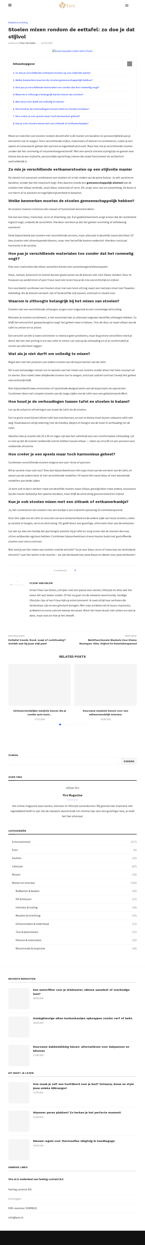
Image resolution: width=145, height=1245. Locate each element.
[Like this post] (78, 570)
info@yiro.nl (15, 1217)
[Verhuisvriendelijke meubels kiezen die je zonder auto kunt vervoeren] (39, 685)
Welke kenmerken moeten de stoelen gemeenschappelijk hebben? (54, 80)
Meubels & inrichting (76, 915)
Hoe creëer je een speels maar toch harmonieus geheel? (47, 116)
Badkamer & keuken (76, 891)
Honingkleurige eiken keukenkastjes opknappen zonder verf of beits (82, 1018)
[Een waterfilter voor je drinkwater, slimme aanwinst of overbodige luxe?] (19, 998)
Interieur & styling (76, 907)
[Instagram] (65, 1238)
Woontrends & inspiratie (76, 948)
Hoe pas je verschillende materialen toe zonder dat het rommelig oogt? (57, 87)
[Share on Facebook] (82, 570)
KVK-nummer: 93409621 (22, 1208)
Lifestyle (74, 866)
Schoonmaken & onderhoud (76, 924)
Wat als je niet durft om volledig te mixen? (39, 101)
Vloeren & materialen (76, 940)
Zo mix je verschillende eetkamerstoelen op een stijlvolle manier (53, 72)
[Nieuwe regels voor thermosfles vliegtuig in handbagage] (19, 1149)
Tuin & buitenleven (76, 932)
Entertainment (74, 841)
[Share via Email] (92, 570)
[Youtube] (80, 1238)
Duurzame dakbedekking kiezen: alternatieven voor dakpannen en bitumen (81, 1048)
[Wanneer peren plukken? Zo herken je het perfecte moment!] (19, 1121)
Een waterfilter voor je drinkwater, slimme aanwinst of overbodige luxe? (81, 991)
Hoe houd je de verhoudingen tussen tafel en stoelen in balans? (52, 108)
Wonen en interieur (74, 883)
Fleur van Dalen (28, 43)
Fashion (74, 858)
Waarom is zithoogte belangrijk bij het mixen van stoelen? (49, 94)
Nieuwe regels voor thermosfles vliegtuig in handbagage (74, 1141)
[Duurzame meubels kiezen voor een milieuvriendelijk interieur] (105, 685)
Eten (74, 850)
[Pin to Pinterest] (88, 570)
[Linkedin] (73, 1238)
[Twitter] (57, 1238)
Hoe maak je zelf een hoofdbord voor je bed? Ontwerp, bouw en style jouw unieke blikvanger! (83, 1086)
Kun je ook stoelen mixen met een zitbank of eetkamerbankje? (52, 123)
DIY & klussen (76, 899)
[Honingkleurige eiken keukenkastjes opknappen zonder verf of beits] (19, 1027)
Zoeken (13, 755)
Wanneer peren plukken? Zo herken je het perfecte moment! (77, 1112)
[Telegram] (96, 1238)
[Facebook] (49, 1238)
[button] (13, 695)
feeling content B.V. (51, 1179)
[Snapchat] (88, 1238)
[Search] (135, 5)
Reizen (74, 874)
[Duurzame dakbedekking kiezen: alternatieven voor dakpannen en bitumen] (19, 1055)
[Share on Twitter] (85, 570)
